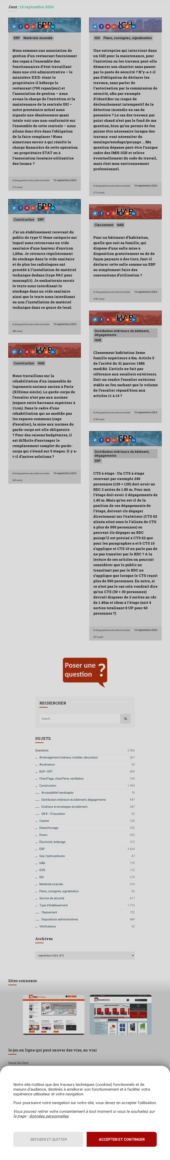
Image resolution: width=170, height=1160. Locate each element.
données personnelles (49, 1116)
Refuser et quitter (48, 1139)
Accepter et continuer (122, 1139)
